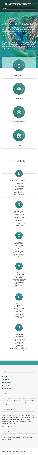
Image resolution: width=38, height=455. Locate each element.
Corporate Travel (19, 217)
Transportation (19, 122)
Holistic (19, 273)
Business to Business (19, 213)
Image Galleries (19, 274)
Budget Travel (19, 211)
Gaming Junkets (19, 250)
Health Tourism (19, 254)
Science (19, 307)
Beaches (19, 191)
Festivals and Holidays (19, 246)
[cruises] (19, 89)
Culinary (19, 220)
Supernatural (19, 334)
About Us (6, 379)
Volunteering (19, 347)
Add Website (7, 382)
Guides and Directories (19, 253)
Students (19, 317)
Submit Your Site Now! (9, 427)
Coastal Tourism (19, 214)
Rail (19, 305)
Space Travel (19, 314)
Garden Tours (19, 251)
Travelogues (19, 345)
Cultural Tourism (19, 222)
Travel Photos (19, 344)
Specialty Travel (19, 316)
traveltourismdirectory (19, 4)
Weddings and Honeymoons (19, 348)
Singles (19, 310)
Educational (19, 242)
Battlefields (19, 189)
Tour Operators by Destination (19, 337)
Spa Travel (19, 313)
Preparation (19, 287)
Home (5, 376)
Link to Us (6, 385)
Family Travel (19, 245)
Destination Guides (19, 223)
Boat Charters (19, 192)
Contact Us (7, 442)
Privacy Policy (8, 388)
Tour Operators (19, 336)
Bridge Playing (19, 194)
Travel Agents (19, 342)
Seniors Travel (19, 308)
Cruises (19, 219)
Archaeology (19, 183)
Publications (19, 303)
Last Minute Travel (19, 276)
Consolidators (19, 216)
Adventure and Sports (19, 180)
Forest (19, 248)
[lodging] (19, 135)
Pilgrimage (19, 285)
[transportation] (19, 112)
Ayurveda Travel (19, 186)
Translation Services (19, 339)
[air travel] (19, 65)
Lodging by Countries (19, 279)
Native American (19, 283)
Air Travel (19, 75)
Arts (19, 185)
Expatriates (19, 243)
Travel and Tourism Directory (17, 451)
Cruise (19, 98)
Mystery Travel (19, 282)
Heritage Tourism (19, 256)
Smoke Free (19, 311)
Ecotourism (19, 225)
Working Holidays (19, 350)
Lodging (19, 145)
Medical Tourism (19, 280)
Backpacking (19, 188)
